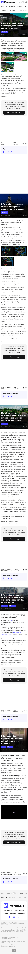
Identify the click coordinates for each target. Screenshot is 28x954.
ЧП (6, 6)
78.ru (10, 620)
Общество (12, 6)
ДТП (2, 6)
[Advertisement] (14, 127)
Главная (3, 10)
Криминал (19, 6)
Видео (3, 747)
